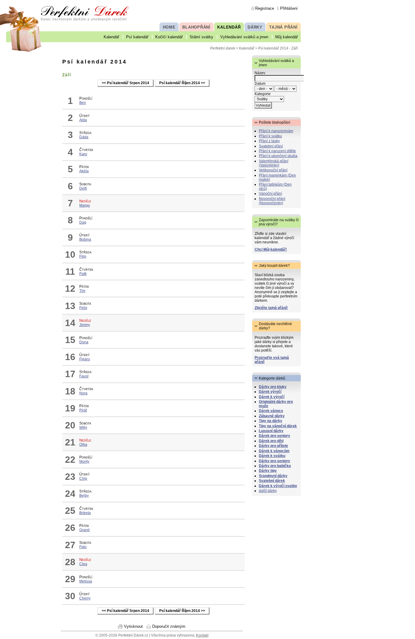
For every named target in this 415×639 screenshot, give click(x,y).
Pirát (83, 410)
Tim (82, 291)
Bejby (84, 495)
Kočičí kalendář (169, 37)
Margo (84, 205)
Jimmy (84, 325)
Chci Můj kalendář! (271, 249)
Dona (83, 342)
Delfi (83, 188)
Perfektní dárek (222, 48)
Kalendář (111, 37)
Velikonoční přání (273, 170)
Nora (83, 393)
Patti (83, 274)
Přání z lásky (269, 141)
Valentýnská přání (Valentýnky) (273, 163)
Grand (84, 530)
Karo (83, 154)
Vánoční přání (270, 193)
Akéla (84, 171)
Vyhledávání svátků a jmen (244, 37)
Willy (83, 427)
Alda (83, 120)
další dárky (268, 491)
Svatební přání (271, 146)
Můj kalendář (286, 37)
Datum (260, 83)
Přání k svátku (270, 136)
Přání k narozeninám (276, 131)
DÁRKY (255, 27)
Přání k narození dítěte (277, 151)
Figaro (84, 359)
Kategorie (263, 94)
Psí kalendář (137, 37)
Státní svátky (201, 37)
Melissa (85, 581)
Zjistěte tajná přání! (271, 308)
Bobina (85, 239)
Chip (83, 478)
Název (260, 73)
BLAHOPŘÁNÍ (196, 27)
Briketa (85, 513)
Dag (82, 222)
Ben (82, 103)
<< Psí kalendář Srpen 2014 (125, 83)
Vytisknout (133, 626)
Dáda (83, 137)
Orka (83, 444)
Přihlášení (289, 8)
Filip (82, 256)
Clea (83, 564)
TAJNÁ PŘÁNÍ (283, 27)
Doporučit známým (168, 626)
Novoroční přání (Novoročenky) (272, 201)
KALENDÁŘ (229, 27)
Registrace (264, 8)
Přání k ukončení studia (278, 156)
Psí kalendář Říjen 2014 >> (182, 83)
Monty (84, 461)
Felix (83, 308)
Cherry (85, 598)
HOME (169, 27)
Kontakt (202, 635)
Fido (83, 547)
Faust (83, 376)
